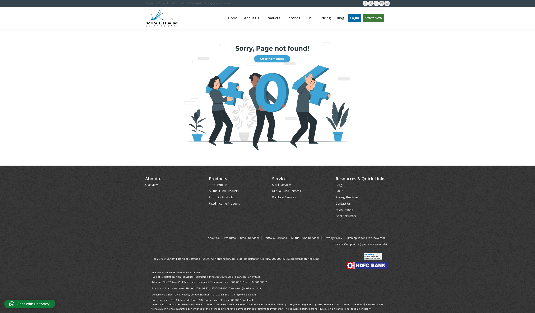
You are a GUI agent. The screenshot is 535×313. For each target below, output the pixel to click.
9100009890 (219, 288)
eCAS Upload (344, 210)
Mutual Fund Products (224, 191)
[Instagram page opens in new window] (387, 3)
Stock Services (282, 185)
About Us (214, 238)
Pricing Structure (347, 197)
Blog (339, 185)
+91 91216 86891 (220, 294)
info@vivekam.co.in (217, 3)
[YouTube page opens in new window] (381, 3)
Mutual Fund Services (286, 191)
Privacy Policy (333, 238)
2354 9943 (202, 288)
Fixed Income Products (224, 203)
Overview (151, 185)
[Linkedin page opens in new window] (376, 3)
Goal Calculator (346, 216)
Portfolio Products (221, 197)
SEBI (239, 258)
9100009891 (259, 282)
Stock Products (219, 185)
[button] (29, 304)
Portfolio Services (284, 197)
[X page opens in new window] (370, 3)
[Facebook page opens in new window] (365, 3)
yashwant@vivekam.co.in (245, 288)
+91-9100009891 (191, 3)
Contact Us (343, 203)
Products (230, 238)
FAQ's (340, 191)
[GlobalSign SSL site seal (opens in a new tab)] (373, 256)
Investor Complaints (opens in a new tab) (360, 244)
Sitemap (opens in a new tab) (365, 238)
